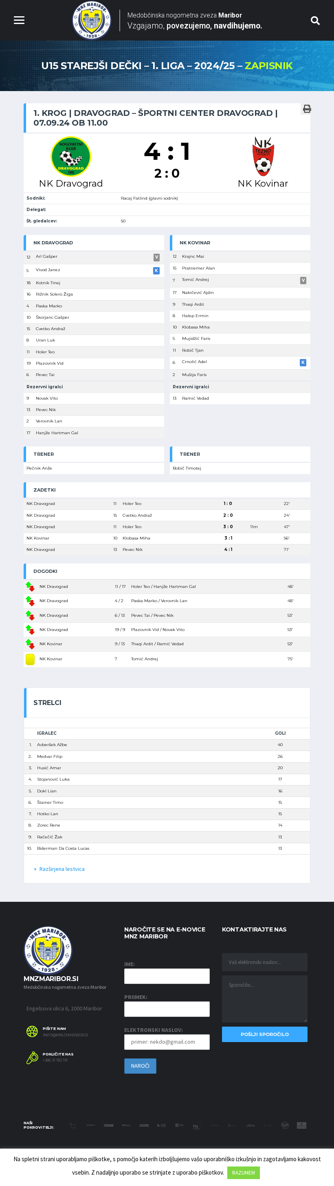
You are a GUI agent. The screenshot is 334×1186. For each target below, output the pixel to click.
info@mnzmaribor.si (65, 1035)
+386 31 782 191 (55, 1060)
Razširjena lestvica (62, 869)
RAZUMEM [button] (243, 1172)
